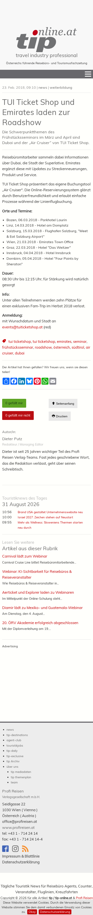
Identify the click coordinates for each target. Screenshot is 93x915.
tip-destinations (17, 735)
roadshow (43, 347)
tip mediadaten (21, 772)
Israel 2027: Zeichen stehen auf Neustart (45, 517)
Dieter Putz (12, 438)
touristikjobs (14, 745)
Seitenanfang (64, 403)
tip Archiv (12, 761)
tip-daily (12, 750)
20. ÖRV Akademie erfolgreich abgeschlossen (40, 622)
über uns (12, 766)
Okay (32, 911)
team (14, 782)
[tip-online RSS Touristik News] (26, 850)
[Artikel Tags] (4, 341)
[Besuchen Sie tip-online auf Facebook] (7, 850)
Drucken (61, 416)
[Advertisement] (46, 11)
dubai (19, 353)
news (42, 87)
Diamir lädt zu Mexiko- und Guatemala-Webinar (42, 607)
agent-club (13, 740)
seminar (80, 341)
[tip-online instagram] (17, 850)
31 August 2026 (24, 501)
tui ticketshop (19, 341)
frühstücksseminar (17, 347)
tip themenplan (21, 777)
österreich (61, 347)
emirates (64, 341)
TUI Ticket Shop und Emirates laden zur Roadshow (38, 112)
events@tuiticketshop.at (22, 327)
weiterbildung (61, 87)
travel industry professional (46, 55)
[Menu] (88, 74)
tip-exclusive (14, 756)
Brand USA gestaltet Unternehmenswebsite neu (50, 512)
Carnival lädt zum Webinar (24, 556)
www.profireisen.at (18, 827)
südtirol (78, 347)
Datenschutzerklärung (55, 911)
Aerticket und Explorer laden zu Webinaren (38, 592)
